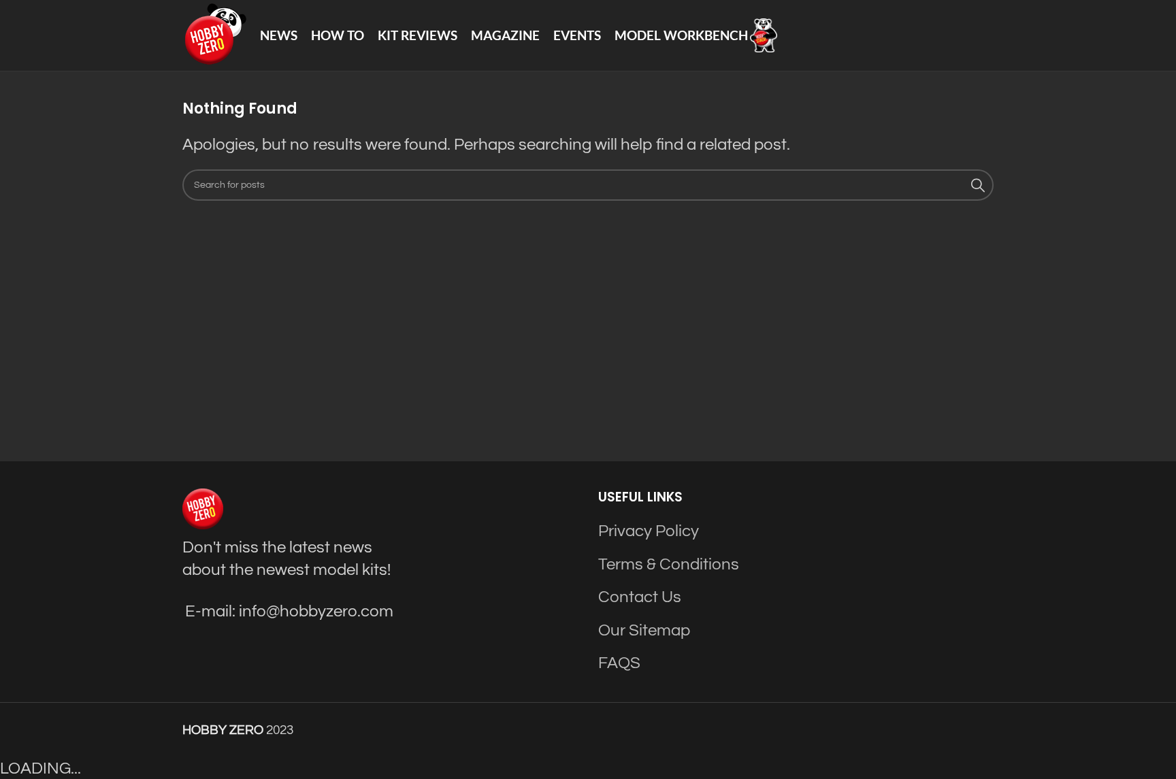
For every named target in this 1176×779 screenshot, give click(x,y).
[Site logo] (214, 34)
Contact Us (639, 597)
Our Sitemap (644, 630)
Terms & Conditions (668, 564)
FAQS (619, 663)
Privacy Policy (648, 531)
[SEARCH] (978, 185)
